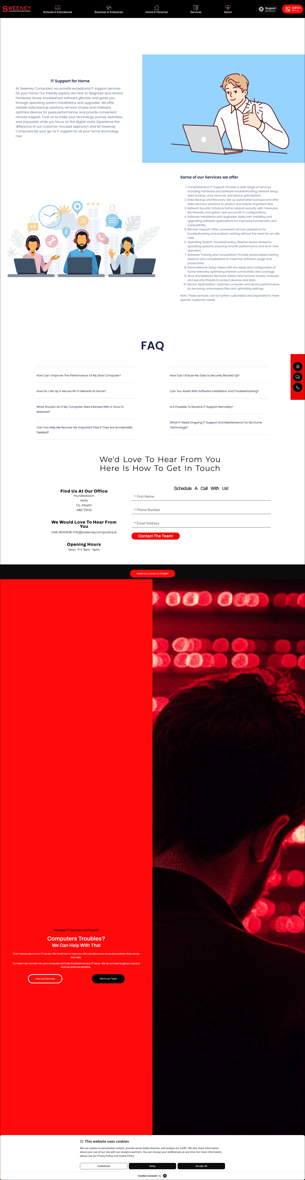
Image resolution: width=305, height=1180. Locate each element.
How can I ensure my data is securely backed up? (205, 375)
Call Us (296, 8)
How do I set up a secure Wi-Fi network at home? (71, 391)
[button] (86, 377)
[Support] (261, 9)
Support (270, 8)
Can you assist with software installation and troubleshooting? (214, 391)
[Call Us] (288, 9)
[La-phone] (297, 387)
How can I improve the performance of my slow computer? (79, 375)
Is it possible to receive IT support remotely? (201, 407)
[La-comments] (297, 377)
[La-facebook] (297, 366)
